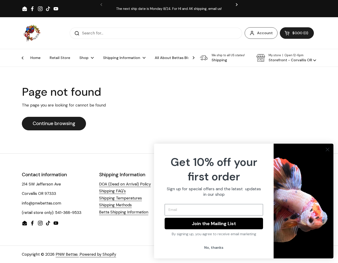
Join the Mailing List (214, 224)
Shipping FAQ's (112, 190)
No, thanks (213, 247)
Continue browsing (54, 123)
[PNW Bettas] (32, 33)
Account (265, 33)
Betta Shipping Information (123, 212)
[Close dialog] (328, 149)
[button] (297, 33)
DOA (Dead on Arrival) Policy (125, 184)
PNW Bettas (67, 254)
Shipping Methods (115, 204)
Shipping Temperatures (120, 198)
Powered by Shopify (98, 254)
